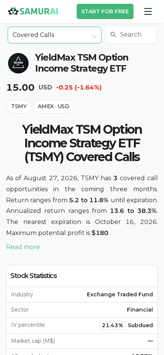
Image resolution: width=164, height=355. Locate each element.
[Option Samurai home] (33, 10)
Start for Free (105, 11)
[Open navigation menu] (148, 11)
